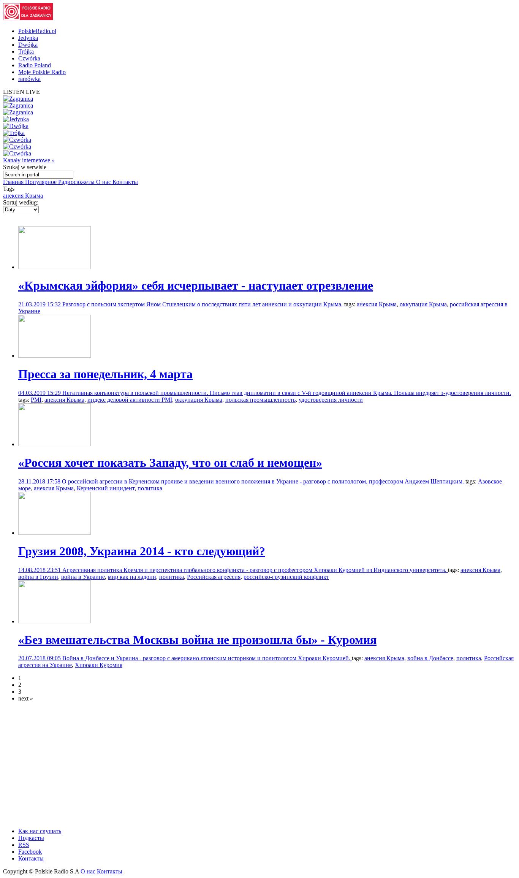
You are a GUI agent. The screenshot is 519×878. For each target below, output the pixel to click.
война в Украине (83, 577)
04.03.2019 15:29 (40, 393)
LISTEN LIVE (21, 92)
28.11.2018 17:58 (40, 481)
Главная (14, 182)
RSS (23, 845)
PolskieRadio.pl (37, 31)
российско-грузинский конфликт (286, 577)
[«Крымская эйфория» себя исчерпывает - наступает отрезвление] (54, 267)
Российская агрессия (214, 577)
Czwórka (29, 58)
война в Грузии (38, 577)
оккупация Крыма (423, 304)
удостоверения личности (331, 399)
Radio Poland (34, 65)
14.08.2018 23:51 (40, 570)
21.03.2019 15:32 (40, 304)
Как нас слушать (39, 831)
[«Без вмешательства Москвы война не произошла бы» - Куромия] (54, 621)
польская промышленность (260, 399)
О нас (104, 182)
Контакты (125, 182)
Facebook (30, 851)
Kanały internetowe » (29, 160)
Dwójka (28, 44)
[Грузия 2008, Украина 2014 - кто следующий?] (54, 532)
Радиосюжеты (77, 182)
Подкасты (31, 838)
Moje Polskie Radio (42, 72)
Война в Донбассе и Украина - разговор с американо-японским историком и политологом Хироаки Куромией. (207, 658)
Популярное (41, 182)
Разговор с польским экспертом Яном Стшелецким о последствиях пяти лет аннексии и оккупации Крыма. (203, 304)
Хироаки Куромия (98, 665)
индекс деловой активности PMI (129, 399)
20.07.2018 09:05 (40, 658)
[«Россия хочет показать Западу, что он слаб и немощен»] (54, 444)
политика (150, 488)
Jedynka (28, 38)
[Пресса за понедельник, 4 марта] (54, 355)
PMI (36, 399)
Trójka (26, 51)
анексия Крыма (23, 195)
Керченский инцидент (105, 488)
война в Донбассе (430, 658)
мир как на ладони (132, 577)
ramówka (29, 79)
